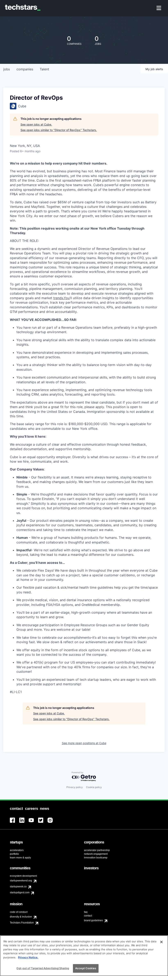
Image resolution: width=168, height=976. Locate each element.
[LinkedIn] (24, 822)
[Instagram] (52, 822)
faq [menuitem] (85, 912)
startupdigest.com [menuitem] (20, 892)
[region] (84, 955)
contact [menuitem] (88, 915)
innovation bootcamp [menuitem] (95, 857)
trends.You (61, 298)
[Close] (161, 941)
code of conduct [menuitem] (18, 912)
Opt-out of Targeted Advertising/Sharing (42, 968)
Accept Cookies (85, 968)
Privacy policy (74, 787)
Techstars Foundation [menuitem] (22, 922)
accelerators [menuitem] (17, 850)
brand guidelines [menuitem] (93, 920)
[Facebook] (14, 822)
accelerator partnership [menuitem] (97, 850)
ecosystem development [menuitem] (23, 875)
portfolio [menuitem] (14, 853)
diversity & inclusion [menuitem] (21, 916)
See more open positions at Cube (84, 743)
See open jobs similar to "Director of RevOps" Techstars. (58, 130)
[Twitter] (43, 822)
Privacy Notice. (28, 957)
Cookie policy (94, 787)
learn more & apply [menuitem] (20, 857)
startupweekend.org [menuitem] (21, 880)
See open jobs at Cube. (36, 124)
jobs (6, 69)
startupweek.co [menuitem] (18, 886)
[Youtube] (33, 822)
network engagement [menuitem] (96, 853)
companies (24, 69)
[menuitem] (159, 8)
